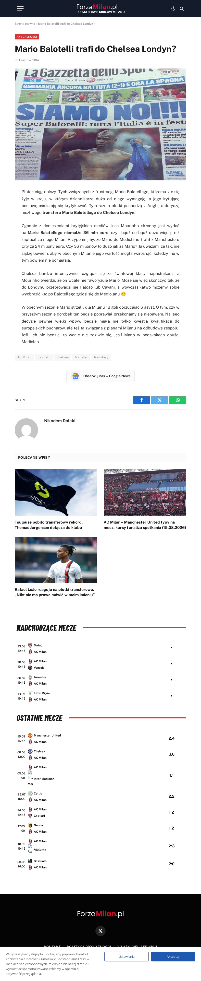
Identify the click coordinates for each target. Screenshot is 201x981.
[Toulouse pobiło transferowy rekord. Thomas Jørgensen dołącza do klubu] (56, 492)
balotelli (44, 357)
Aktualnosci (27, 36)
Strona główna (25, 23)
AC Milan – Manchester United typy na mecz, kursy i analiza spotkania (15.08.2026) (145, 525)
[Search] (181, 8)
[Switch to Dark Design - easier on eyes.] (173, 8)
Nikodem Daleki (59, 420)
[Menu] (20, 8)
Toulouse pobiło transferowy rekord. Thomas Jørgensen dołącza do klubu (49, 525)
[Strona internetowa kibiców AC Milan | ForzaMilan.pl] (100, 8)
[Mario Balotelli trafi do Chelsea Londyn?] (100, 124)
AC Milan (24, 357)
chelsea (63, 357)
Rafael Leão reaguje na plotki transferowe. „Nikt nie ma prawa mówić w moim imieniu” (55, 592)
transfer (81, 357)
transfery (101, 357)
